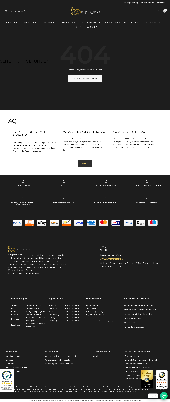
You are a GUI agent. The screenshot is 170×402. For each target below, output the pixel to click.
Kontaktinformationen (14, 356)
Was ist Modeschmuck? (84, 132)
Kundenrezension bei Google (57, 360)
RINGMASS (78, 27)
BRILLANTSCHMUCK (91, 22)
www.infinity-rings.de (35, 314)
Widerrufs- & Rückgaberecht (17, 367)
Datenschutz (10, 364)
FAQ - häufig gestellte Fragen (137, 371)
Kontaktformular (147, 3)
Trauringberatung (130, 3)
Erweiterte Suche (132, 356)
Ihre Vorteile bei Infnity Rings (137, 367)
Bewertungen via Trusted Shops (59, 364)
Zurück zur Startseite (85, 78)
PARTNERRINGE (31, 22)
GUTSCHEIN (92, 27)
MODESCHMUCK (132, 22)
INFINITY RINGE (13, 22)
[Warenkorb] (163, 11)
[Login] (158, 11)
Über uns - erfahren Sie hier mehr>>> (23, 273)
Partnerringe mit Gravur (29, 133)
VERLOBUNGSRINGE (68, 22)
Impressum (10, 360)
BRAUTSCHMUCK (112, 22)
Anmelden (160, 3)
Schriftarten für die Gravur (136, 364)
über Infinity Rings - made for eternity (61, 356)
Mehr (85, 163)
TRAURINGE (48, 22)
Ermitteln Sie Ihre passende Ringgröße (142, 360)
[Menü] (166, 371)
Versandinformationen (14, 371)
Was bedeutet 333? (130, 132)
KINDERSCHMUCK (152, 22)
